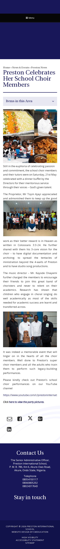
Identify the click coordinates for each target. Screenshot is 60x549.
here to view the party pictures (26, 402)
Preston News (39, 68)
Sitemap (30, 543)
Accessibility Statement (30, 540)
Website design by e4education (30, 532)
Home (6, 68)
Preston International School (30, 6)
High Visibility (30, 537)
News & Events (20, 68)
